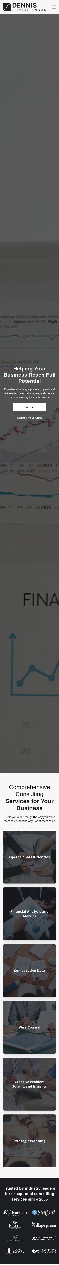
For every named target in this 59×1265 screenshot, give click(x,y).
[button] (54, 7)
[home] (24, 7)
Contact (29, 407)
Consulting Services (29, 417)
